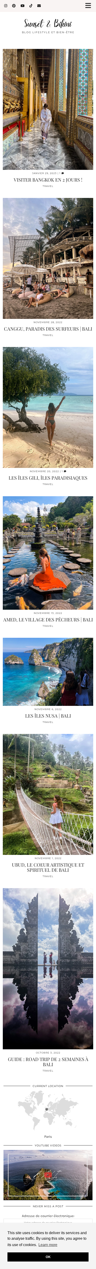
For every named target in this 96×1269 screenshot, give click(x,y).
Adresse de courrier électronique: (48, 1216)
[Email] (39, 6)
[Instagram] (5, 6)
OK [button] (48, 1257)
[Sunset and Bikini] (48, 14)
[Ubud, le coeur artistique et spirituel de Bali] (48, 794)
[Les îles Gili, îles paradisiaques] (48, 407)
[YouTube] (23, 6)
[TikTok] (31, 6)
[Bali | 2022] (48, 1175)
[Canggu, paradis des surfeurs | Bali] (48, 258)
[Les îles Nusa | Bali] (48, 672)
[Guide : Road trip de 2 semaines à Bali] (48, 969)
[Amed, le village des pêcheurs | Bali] (48, 553)
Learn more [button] (47, 1245)
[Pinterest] (14, 6)
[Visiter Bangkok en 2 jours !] (48, 109)
